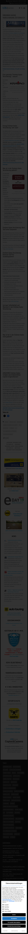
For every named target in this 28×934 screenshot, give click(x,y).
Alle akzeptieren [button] (14, 918)
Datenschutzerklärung (6, 899)
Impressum (23, 930)
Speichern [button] (14, 914)
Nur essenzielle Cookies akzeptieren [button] (14, 922)
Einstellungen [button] (12, 901)
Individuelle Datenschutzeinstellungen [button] (14, 926)
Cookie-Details (5, 930)
